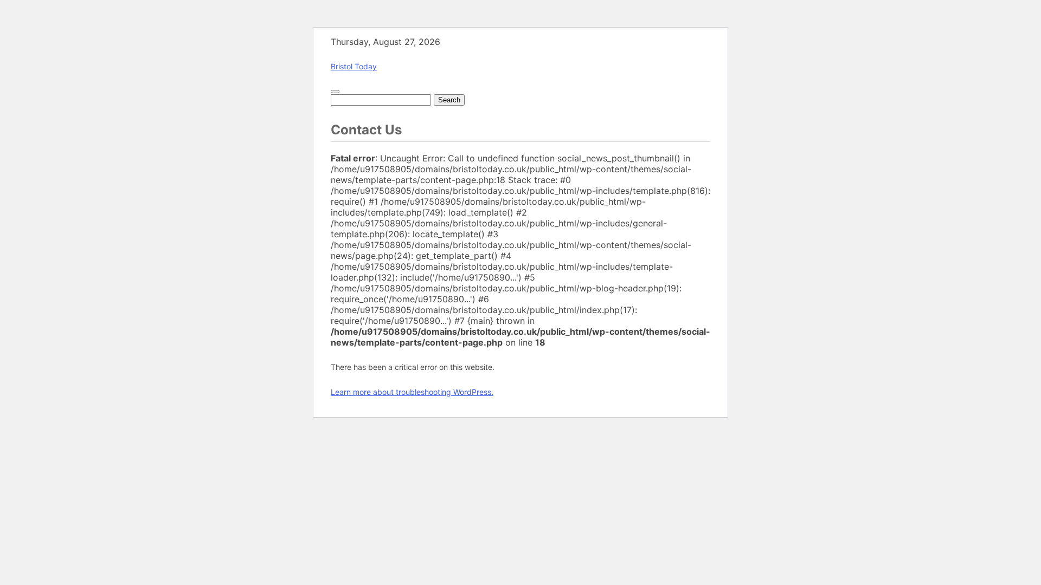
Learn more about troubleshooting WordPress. (412, 391)
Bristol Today (354, 66)
